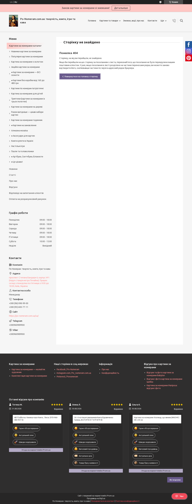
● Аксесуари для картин (23, 136)
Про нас (13, 181)
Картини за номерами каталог (25, 45)
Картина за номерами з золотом (27, 62)
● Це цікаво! (17, 162)
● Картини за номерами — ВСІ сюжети (25, 73)
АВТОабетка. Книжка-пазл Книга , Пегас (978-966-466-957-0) (36, 419)
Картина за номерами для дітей (27, 93)
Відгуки (13, 187)
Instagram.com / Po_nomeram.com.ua (74, 373)
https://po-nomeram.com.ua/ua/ (24, 316)
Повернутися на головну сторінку (81, 76)
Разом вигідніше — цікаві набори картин (27, 113)
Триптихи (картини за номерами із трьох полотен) (28, 100)
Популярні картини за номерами (27, 56)
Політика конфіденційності (128, 501)
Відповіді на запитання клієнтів (26, 193)
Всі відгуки (175, 480)
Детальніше (121, 8)
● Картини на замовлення (23, 125)
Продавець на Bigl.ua (96, 498)
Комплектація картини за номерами (29, 376)
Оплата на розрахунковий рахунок (27, 199)
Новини (13, 169)
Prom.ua (110, 496)
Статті (12, 175)
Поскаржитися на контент (102, 501)
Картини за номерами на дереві (26, 107)
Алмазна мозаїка (19, 130)
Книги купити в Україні (22, 141)
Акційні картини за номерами (25, 67)
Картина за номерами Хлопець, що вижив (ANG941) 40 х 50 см (156, 419)
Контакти (152, 20)
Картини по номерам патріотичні (27, 88)
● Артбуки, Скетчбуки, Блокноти (27, 156)
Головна (92, 20)
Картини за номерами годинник (26, 120)
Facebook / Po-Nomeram (68, 369)
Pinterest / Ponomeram (67, 376)
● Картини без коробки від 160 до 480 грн (27, 81)
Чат (182, 496)
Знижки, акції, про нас (133, 20)
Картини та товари (109, 20)
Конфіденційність (110, 373)
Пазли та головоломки (22, 151)
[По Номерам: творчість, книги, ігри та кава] (13, 21)
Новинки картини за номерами (26, 51)
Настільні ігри (18, 146)
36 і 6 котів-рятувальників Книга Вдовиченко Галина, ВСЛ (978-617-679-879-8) (93, 419)
